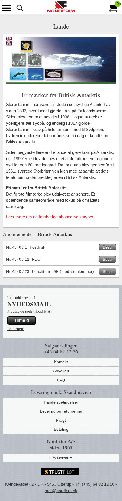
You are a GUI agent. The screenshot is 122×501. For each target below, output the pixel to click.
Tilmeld (21, 320)
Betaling (61, 429)
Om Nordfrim (61, 458)
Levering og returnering (61, 411)
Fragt (61, 420)
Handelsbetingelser (61, 402)
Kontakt (61, 362)
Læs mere (15, 329)
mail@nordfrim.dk (61, 490)
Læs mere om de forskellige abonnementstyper (49, 217)
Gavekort (61, 371)
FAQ (61, 380)
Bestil (107, 247)
